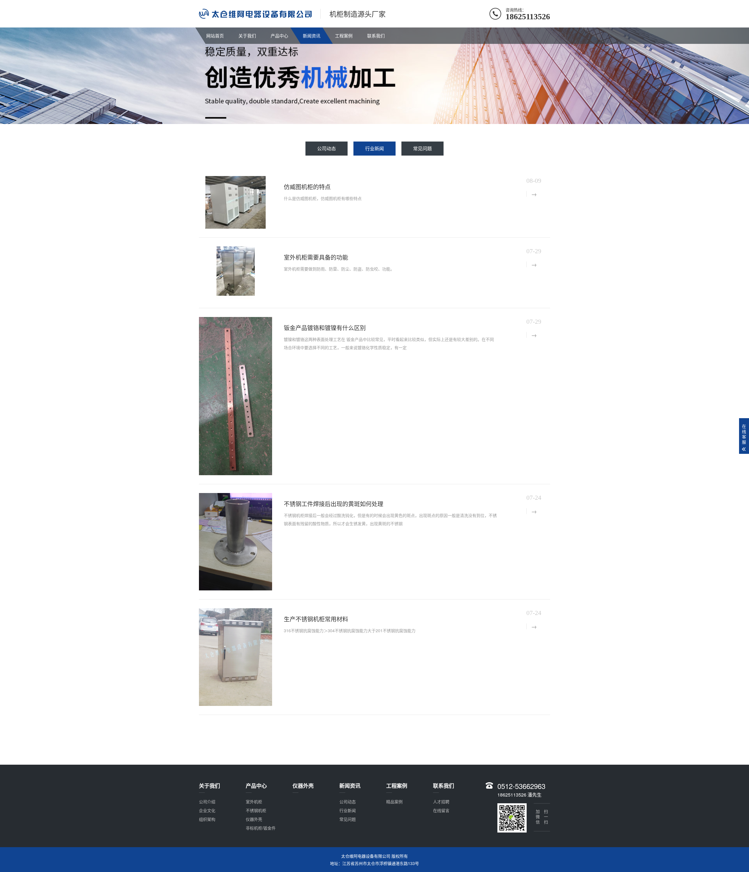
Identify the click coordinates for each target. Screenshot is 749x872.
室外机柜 (254, 801)
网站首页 (215, 35)
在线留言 (441, 810)
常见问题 (422, 148)
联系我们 (376, 35)
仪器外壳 (254, 819)
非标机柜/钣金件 (261, 828)
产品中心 (279, 35)
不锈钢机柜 (256, 810)
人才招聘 (441, 801)
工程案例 (344, 35)
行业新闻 (374, 148)
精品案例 (394, 801)
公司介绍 (207, 801)
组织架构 (207, 819)
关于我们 (247, 35)
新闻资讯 (311, 35)
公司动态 (326, 148)
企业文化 (207, 810)
